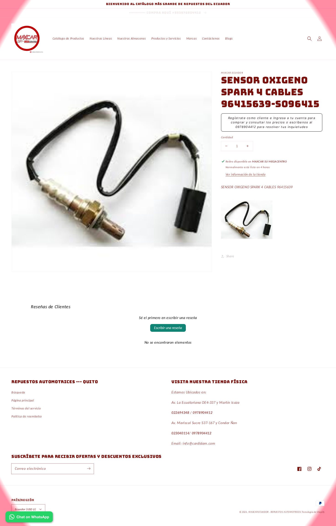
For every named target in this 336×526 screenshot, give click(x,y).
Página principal (22, 400)
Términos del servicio (26, 408)
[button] (309, 39)
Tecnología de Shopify (313, 511)
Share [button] (230, 256)
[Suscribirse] (89, 469)
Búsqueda (18, 392)
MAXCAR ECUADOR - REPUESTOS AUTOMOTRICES (275, 511)
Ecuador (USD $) (25, 509)
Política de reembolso (26, 416)
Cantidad (227, 137)
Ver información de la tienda (246, 174)
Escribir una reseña (168, 328)
